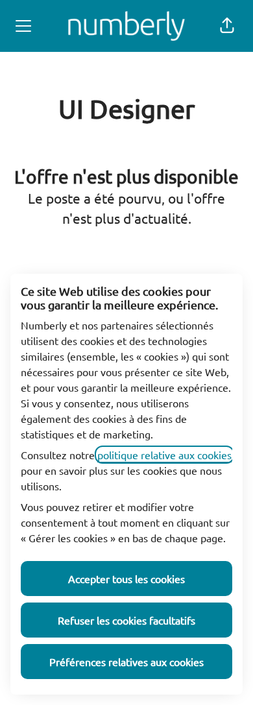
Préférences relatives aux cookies (126, 661)
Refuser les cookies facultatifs (126, 620)
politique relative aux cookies (164, 454)
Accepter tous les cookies (126, 578)
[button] (227, 26)
